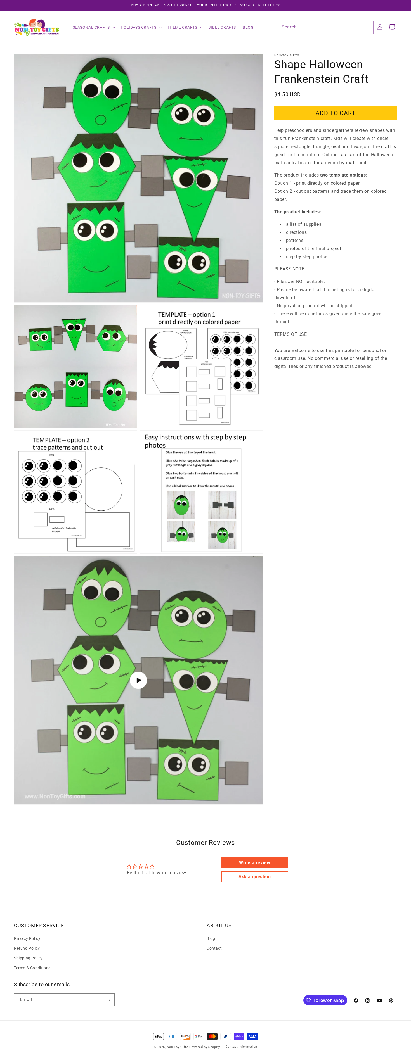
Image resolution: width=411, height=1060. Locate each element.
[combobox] (324, 27)
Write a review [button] (254, 862)
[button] (93, 27)
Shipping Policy (28, 958)
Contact (214, 948)
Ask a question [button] (254, 876)
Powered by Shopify (204, 1047)
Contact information (241, 1047)
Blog (211, 938)
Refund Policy (27, 948)
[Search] (367, 27)
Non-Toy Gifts (177, 1047)
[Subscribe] (108, 999)
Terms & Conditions (32, 968)
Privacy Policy (27, 938)
